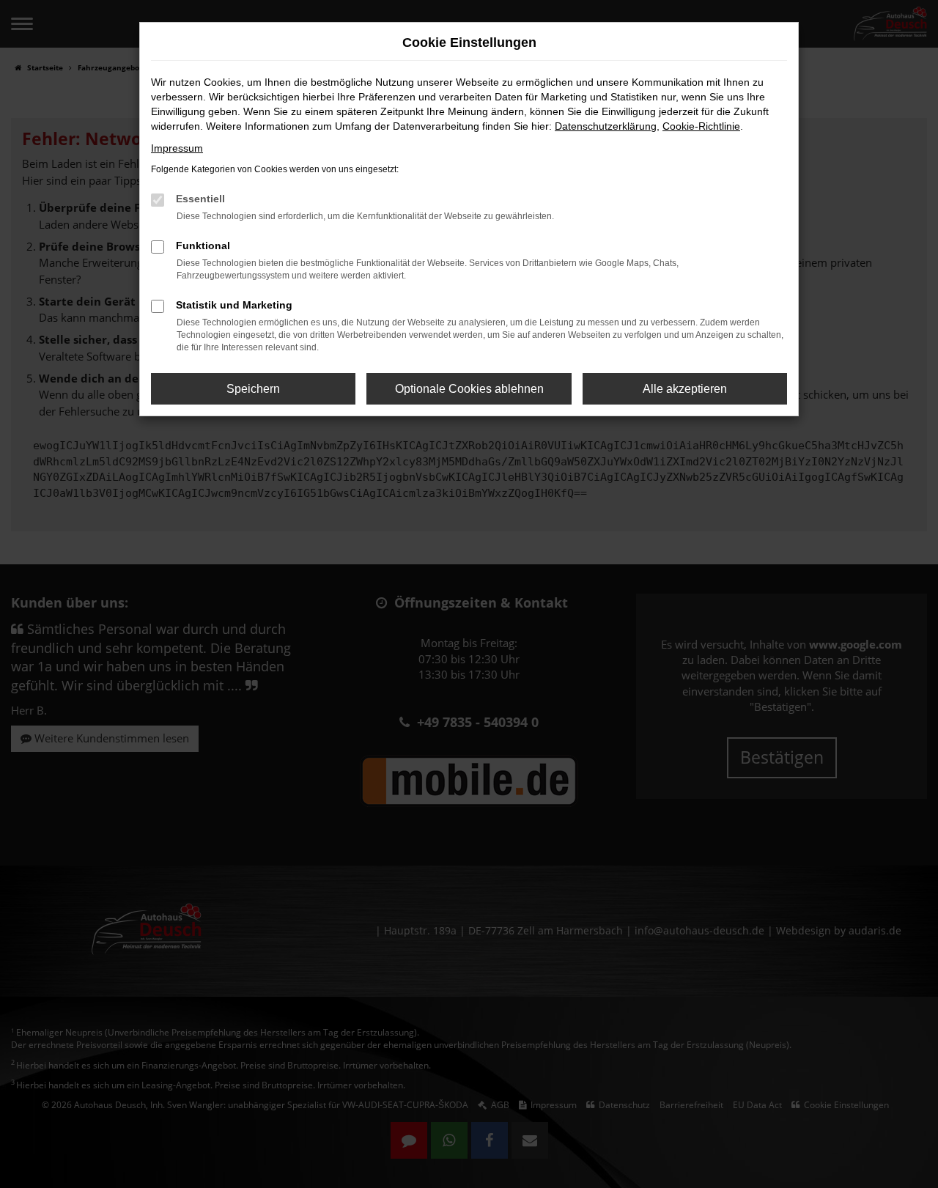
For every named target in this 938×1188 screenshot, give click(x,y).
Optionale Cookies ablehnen (469, 389)
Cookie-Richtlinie (701, 126)
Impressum (177, 148)
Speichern (253, 389)
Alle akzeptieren (685, 389)
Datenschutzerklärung (606, 126)
